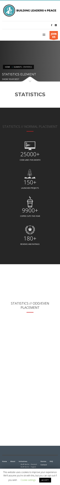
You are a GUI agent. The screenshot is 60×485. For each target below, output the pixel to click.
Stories (43, 461)
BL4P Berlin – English (28, 467)
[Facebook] (52, 25)
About (12, 461)
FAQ (51, 461)
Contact (43, 465)
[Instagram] (56, 25)
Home (7, 67)
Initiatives (23, 461)
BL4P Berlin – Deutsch (29, 464)
